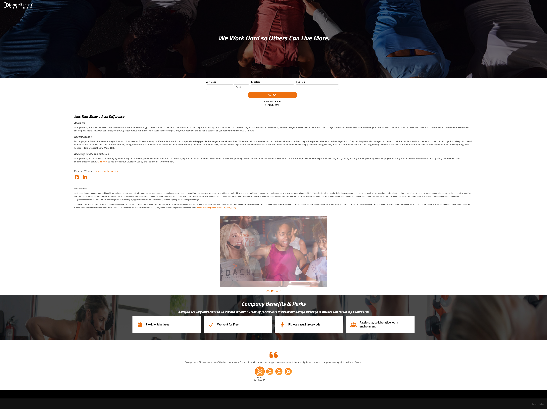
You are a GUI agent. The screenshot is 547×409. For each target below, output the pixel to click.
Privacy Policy (538, 404)
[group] (273, 251)
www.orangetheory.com (106, 171)
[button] (267, 291)
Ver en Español (272, 105)
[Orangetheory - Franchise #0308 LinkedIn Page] (85, 177)
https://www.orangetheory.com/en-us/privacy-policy (216, 208)
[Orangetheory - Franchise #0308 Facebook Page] (77, 177)
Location (256, 82)
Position (300, 82)
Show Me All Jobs (272, 101)
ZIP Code (211, 82)
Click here (102, 162)
